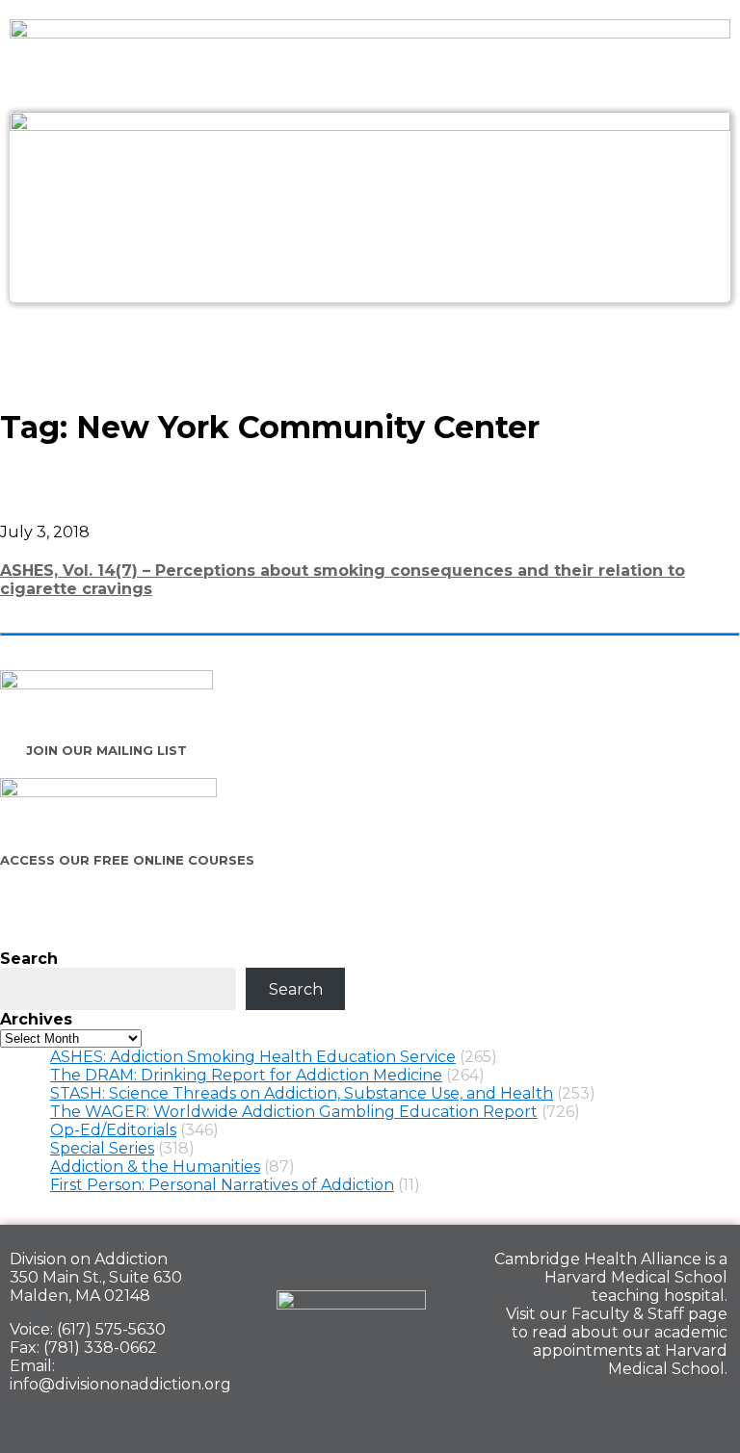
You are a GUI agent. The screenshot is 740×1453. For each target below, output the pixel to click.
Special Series (102, 1148)
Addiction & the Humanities (155, 1166)
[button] (370, 344)
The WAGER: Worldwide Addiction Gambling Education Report (294, 1112)
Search (29, 958)
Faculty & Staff (627, 1314)
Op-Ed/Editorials (113, 1130)
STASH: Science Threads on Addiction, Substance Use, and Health (301, 1093)
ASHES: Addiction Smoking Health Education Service (253, 1057)
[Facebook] (570, 1411)
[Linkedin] (637, 1411)
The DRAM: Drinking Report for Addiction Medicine (246, 1075)
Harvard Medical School (635, 1277)
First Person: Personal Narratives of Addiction (222, 1185)
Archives (36, 1019)
